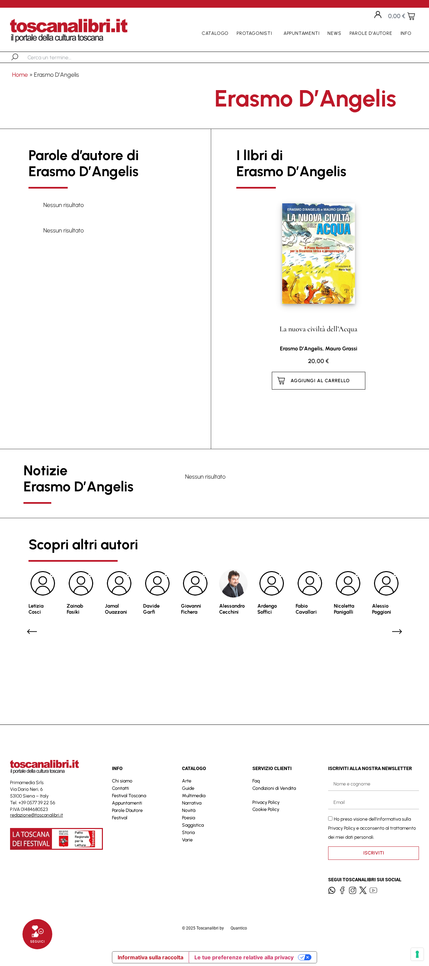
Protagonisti (254, 33)
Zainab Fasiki (75, 609)
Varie (187, 840)
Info (406, 33)
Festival (119, 818)
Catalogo (215, 33)
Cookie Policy (265, 809)
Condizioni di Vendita (274, 788)
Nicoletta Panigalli (344, 609)
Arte (186, 781)
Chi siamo (122, 781)
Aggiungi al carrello (320, 381)
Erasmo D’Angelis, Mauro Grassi (318, 348)
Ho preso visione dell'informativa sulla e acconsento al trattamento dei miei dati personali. (372, 828)
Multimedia (193, 796)
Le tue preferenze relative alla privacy (244, 957)
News (334, 33)
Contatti (120, 788)
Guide (188, 788)
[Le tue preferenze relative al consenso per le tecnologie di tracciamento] (417, 954)
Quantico (239, 928)
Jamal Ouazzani (116, 609)
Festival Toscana (129, 796)
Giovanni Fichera (191, 609)
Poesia (188, 818)
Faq (256, 781)
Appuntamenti (302, 33)
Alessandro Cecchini (232, 609)
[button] (32, 631)
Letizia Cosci (36, 609)
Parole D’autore (371, 33)
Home (20, 74)
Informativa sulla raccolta (150, 957)
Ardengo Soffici (267, 609)
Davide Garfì (151, 609)
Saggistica (193, 825)
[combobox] (62, 57)
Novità (188, 810)
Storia (188, 832)
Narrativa (191, 803)
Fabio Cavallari (306, 609)
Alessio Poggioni (381, 609)
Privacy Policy (266, 802)
